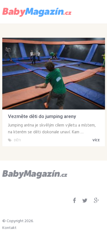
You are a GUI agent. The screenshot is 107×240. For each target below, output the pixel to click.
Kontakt (9, 228)
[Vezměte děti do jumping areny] (53, 74)
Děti (17, 140)
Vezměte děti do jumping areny (42, 116)
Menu (88, 11)
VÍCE (96, 140)
